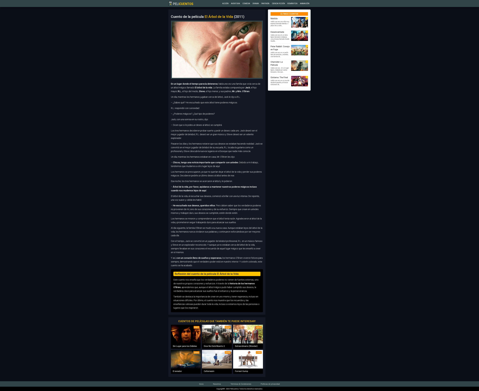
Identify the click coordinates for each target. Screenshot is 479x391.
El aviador (177, 371)
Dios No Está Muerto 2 (214, 346)
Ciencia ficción (278, 3)
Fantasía (265, 3)
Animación (304, 3)
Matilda (274, 18)
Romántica (292, 3)
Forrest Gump (241, 371)
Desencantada (277, 32)
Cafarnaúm (209, 371)
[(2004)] (186, 367)
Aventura (235, 3)
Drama (256, 3)
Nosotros (217, 384)
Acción (225, 3)
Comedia (246, 3)
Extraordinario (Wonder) (246, 346)
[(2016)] (217, 342)
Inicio (201, 384)
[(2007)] (186, 342)
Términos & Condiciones (241, 384)
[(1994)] (248, 367)
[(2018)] (217, 367)
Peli (182, 4)
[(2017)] (248, 342)
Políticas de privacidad (270, 384)
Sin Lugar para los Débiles (185, 346)
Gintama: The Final (279, 77)
